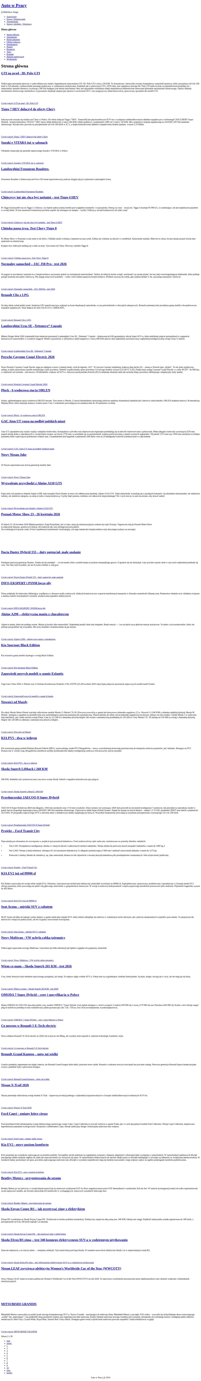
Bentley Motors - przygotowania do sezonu (31, 1178)
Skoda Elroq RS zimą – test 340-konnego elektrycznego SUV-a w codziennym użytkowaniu (64, 1240)
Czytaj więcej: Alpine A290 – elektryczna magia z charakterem (28, 639)
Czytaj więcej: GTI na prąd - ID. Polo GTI (19, 103)
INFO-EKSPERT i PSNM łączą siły (26, 583)
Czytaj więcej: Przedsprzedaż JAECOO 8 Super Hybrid (25, 825)
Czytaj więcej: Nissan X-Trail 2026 (16, 1108)
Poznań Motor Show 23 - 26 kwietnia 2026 (30, 514)
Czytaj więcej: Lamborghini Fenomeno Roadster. (22, 191)
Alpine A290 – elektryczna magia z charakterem (35, 614)
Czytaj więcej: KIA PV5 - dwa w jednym (19, 763)
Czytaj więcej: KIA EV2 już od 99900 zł (18, 901)
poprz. (9, 1343)
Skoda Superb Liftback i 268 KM (24, 769)
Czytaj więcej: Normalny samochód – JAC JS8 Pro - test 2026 (28, 289)
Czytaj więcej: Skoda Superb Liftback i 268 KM (22, 791)
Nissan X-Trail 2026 (15, 1085)
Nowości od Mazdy (14, 702)
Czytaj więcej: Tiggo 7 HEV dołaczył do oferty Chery (24, 137)
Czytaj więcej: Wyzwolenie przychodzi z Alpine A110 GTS (27, 508)
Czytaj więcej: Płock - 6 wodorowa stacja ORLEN (23, 415)
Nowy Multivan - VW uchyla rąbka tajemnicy (33, 937)
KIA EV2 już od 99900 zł (18, 873)
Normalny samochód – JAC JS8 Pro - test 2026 (34, 264)
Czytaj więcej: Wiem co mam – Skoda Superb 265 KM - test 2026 (29, 989)
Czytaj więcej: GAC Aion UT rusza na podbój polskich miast (27, 449)
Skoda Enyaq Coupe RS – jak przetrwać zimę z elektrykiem (43, 1209)
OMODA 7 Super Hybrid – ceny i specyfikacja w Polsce (40, 994)
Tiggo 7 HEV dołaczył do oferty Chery (28, 109)
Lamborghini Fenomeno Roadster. (25, 169)
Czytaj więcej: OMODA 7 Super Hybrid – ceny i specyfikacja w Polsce (32, 1020)
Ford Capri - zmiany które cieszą (24, 1113)
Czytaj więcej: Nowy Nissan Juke (15, 477)
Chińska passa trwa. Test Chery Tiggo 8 (29, 228)
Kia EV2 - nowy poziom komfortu (25, 1144)
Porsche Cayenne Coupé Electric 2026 (28, 357)
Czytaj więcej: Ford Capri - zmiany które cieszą (21, 1139)
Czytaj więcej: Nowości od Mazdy (16, 732)
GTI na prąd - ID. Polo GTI (20, 73)
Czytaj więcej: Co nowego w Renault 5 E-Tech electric (25, 1048)
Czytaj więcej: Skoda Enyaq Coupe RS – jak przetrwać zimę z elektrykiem (33, 1234)
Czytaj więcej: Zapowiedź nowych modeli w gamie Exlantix (27, 696)
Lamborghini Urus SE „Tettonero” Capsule (31, 326)
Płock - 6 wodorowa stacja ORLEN (25, 390)
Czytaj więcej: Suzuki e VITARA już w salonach (22, 163)
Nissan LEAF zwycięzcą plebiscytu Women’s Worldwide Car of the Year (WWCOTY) (61, 1268)
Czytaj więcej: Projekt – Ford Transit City (19, 867)
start (8, 1341)
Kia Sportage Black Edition (20, 645)
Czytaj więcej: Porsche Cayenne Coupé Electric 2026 (24, 384)
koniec (9, 1373)
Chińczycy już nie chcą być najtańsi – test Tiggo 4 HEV (39, 197)
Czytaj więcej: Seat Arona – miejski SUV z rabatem (23, 932)
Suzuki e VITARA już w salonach (24, 142)
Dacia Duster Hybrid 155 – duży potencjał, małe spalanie (41, 552)
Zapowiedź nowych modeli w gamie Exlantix (32, 673)
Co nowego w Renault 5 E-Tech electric (28, 1025)
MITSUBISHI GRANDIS (19, 1304)
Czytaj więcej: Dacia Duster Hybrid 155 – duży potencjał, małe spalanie (32, 577)
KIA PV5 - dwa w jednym (19, 738)
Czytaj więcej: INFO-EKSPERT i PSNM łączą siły (23, 608)
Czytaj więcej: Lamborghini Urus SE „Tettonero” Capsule (26, 351)
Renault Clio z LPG (15, 295)
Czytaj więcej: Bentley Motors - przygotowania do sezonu (26, 1203)
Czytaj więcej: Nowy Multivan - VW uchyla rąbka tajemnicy (27, 960)
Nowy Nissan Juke (14, 454)
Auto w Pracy (14, 5)
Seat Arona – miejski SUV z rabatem (27, 906)
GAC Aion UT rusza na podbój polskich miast (33, 421)
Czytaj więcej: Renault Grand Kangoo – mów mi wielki (25, 1079)
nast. (9, 1370)
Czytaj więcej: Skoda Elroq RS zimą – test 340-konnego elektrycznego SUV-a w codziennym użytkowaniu (47, 1262)
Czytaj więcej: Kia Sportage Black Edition (19, 668)
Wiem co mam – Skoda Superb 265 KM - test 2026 (36, 966)
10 (8, 1368)
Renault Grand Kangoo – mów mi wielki (29, 1054)
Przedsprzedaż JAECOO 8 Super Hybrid (30, 797)
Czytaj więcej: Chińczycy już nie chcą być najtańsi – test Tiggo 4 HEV (31, 222)
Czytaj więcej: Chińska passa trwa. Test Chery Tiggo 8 (24, 258)
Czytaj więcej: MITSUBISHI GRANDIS (19, 1331)
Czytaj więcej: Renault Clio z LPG (16, 320)
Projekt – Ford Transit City (20, 831)
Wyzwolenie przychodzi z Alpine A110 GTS (31, 483)
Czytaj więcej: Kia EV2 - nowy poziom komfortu (22, 1172)
